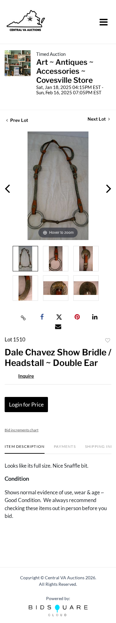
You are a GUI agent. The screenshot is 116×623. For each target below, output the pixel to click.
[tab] (25, 448)
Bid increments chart (21, 430)
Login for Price (26, 404)
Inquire (26, 376)
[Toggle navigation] (103, 22)
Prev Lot (18, 120)
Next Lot (97, 119)
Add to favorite (107, 340)
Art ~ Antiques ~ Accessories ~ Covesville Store (64, 71)
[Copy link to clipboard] (23, 317)
